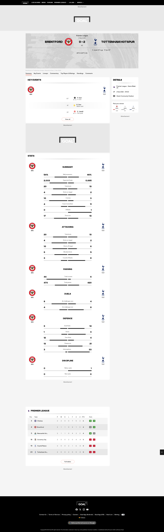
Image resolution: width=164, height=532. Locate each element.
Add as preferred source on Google (83, 523)
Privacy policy (66, 514)
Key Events (37, 73)
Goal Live (109, 514)
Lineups (45, 73)
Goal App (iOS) (99, 514)
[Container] (49, 41)
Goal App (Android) (86, 514)
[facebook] (76, 509)
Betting (117, 514)
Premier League (82, 36)
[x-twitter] (80, 509)
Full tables (67, 461)
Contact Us (42, 514)
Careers (75, 514)
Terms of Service (54, 514)
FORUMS (50, 2)
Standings (80, 73)
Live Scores (35, 2)
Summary (29, 73)
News (44, 2)
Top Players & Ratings (68, 73)
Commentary (54, 73)
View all (67, 119)
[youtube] (87, 509)
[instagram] (83, 509)
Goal (50, 529)
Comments (89, 73)
